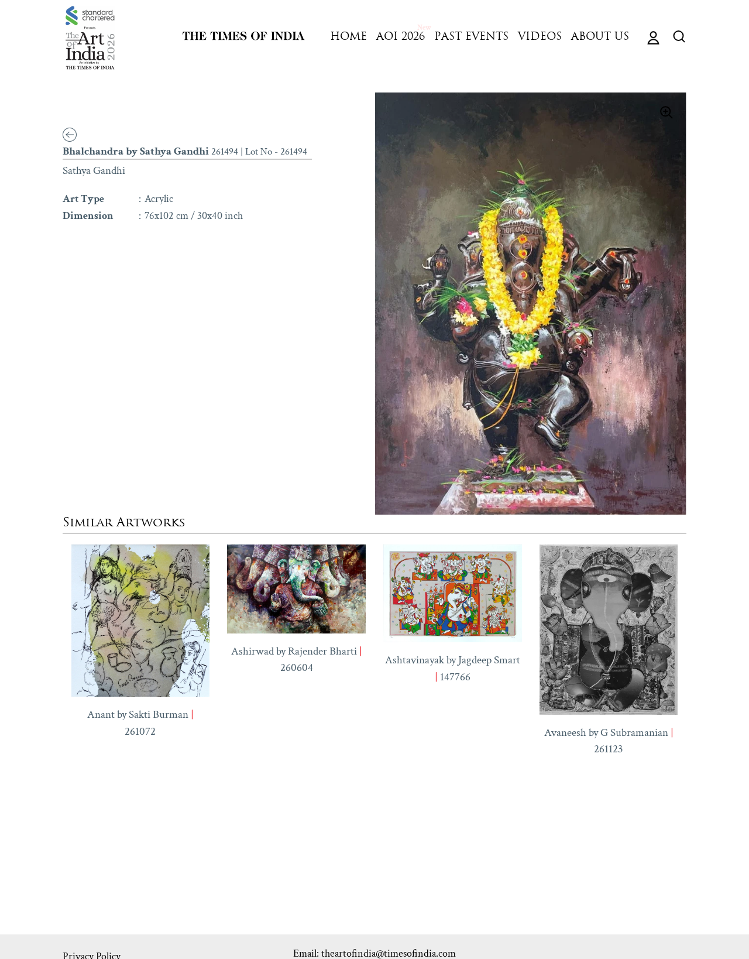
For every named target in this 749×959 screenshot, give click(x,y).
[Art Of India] (90, 38)
